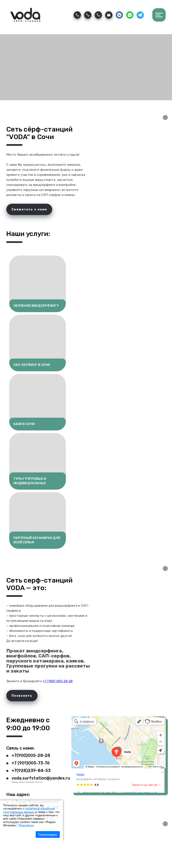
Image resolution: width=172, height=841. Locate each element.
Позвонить (22, 696)
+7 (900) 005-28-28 (58, 681)
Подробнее (26, 825)
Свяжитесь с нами (29, 209)
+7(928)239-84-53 (31, 770)
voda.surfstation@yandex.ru (41, 778)
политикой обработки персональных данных (29, 810)
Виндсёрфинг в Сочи (83, 720)
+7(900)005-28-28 (31, 755)
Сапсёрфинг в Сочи (83, 723)
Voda (74, 717)
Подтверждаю (47, 834)
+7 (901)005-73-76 (31, 762)
